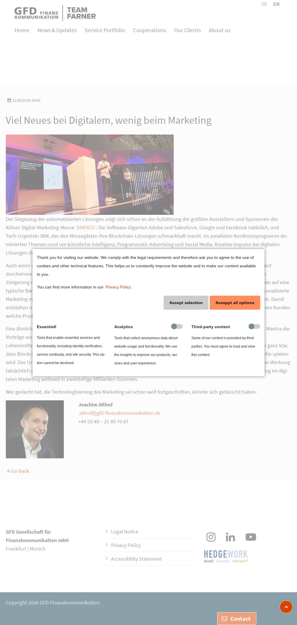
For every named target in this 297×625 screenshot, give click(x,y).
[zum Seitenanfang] (286, 606)
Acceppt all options (234, 302)
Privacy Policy (118, 287)
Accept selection (186, 302)
